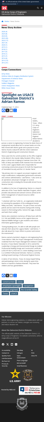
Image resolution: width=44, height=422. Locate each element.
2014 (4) (4, 58)
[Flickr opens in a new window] (16, 344)
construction (9, 281)
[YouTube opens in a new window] (12, 344)
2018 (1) (4, 49)
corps (20, 281)
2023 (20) (5, 38)
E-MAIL (10, 116)
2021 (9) (4, 43)
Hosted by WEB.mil (8, 390)
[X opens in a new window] (7, 344)
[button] (10, 4)
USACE (14, 293)
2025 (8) (4, 34)
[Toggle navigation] (40, 8)
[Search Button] (37, 8)
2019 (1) (4, 47)
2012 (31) (5, 63)
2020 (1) (4, 45)
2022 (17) (5, 40)
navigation (28, 285)
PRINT (4, 116)
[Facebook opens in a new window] (3, 344)
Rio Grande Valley (29, 289)
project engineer (10, 289)
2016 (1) (4, 54)
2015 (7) (4, 56)
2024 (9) (4, 36)
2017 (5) (4, 52)
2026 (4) (4, 32)
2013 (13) (5, 60)
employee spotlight (12, 285)
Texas (5, 293)
